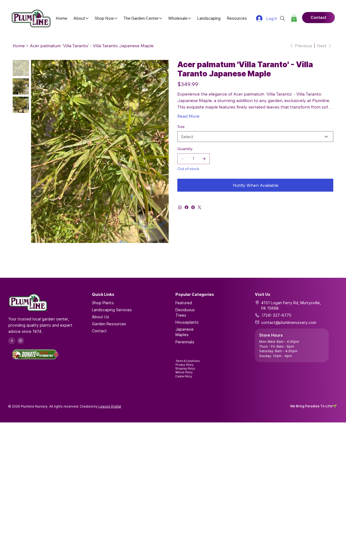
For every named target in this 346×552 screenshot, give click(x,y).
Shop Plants (103, 302)
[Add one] (204, 158)
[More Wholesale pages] (189, 18)
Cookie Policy (183, 376)
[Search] (282, 18)
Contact (99, 331)
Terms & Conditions (187, 361)
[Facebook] (186, 207)
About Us (100, 316)
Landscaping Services (112, 309)
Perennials (184, 342)
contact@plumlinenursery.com (288, 322)
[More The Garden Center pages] (160, 18)
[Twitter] (199, 207)
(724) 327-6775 (276, 315)
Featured (183, 302)
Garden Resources (109, 323)
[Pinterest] (193, 207)
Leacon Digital (109, 406)
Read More (188, 116)
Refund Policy (184, 372)
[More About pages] (87, 18)
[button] (294, 18)
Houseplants (187, 322)
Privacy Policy (184, 364)
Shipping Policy (185, 368)
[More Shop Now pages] (116, 18)
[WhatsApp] (180, 207)
